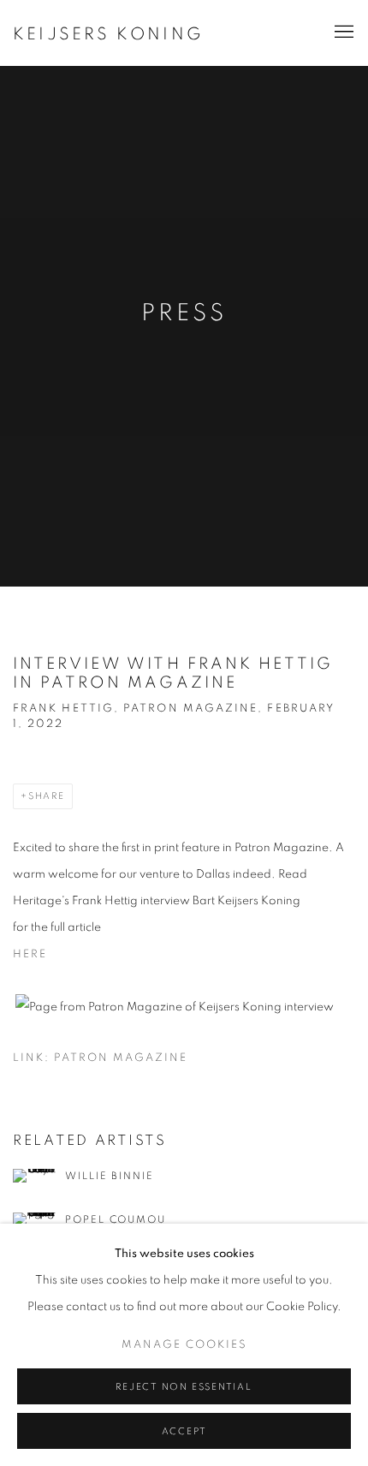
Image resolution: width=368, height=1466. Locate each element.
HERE (30, 954)
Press (184, 313)
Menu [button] (342, 32)
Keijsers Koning (108, 34)
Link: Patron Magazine (100, 1058)
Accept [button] (184, 1431)
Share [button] (46, 796)
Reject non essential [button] (184, 1387)
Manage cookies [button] (184, 1344)
